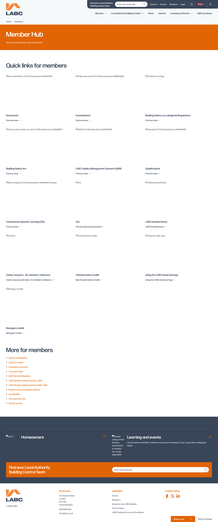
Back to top (179, 519)
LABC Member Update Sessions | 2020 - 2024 (28, 385)
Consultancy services (18, 366)
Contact (163, 4)
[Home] (16, 9)
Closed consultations (18, 357)
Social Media (14, 394)
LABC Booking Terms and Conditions (128, 512)
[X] (173, 496)
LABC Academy (204, 13)
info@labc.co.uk (66, 513)
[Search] (210, 4)
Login (182, 4)
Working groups (15, 403)
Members (173, 4)
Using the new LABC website (124, 504)
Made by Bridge (205, 519)
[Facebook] (167, 496)
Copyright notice (16, 371)
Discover (99, 13)
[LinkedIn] (178, 496)
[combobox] (210, 4)
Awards (162, 13)
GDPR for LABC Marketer (20, 375)
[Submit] (144, 4)
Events (115, 495)
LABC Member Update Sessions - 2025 (25, 380)
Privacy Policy (118, 508)
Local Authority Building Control (126, 13)
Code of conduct (16, 362)
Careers (153, 4)
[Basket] (191, 4)
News (151, 13)
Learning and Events (179, 13)
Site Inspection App (17, 398)
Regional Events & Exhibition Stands (24, 389)
